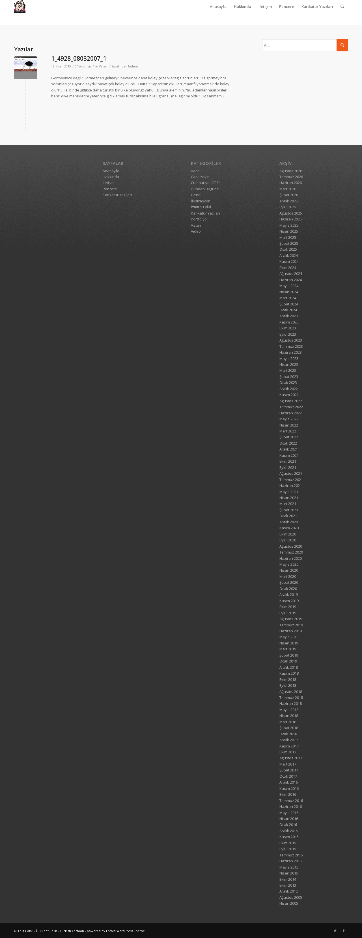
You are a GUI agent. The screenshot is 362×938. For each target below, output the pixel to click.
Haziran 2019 (290, 630)
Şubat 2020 (288, 582)
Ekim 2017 (287, 752)
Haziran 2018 (290, 703)
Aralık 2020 (288, 521)
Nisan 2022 (288, 425)
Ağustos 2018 (290, 691)
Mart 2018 (287, 721)
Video (196, 231)
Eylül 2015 (287, 848)
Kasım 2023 (289, 322)
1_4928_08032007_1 (78, 58)
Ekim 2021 (287, 461)
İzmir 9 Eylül (201, 206)
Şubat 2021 (288, 509)
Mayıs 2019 (288, 636)
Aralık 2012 (288, 891)
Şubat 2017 (288, 770)
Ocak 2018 (288, 733)
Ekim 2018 (287, 679)
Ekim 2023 (287, 328)
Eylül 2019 (287, 612)
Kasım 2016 (289, 788)
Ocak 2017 (288, 776)
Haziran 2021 (290, 485)
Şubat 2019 (288, 655)
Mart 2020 (287, 576)
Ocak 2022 (288, 443)
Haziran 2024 (290, 279)
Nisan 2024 (288, 291)
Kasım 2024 (289, 261)
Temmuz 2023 (291, 346)
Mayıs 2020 (288, 564)
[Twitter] (335, 930)
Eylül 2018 (287, 685)
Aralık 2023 (288, 315)
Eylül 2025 (287, 206)
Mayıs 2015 (288, 867)
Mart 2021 (287, 503)
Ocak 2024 (288, 309)
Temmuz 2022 (291, 406)
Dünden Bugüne (205, 188)
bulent (133, 66)
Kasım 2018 (289, 673)
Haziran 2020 (290, 558)
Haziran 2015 (290, 860)
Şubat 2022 (288, 437)
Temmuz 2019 (291, 624)
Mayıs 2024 (288, 285)
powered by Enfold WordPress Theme (116, 931)
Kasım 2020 (289, 527)
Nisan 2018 (288, 715)
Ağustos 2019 (290, 618)
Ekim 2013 (287, 885)
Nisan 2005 (288, 903)
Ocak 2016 (288, 824)
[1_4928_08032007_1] (25, 67)
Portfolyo (199, 219)
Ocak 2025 (288, 249)
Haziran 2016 (290, 806)
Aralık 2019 (288, 594)
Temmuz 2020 (291, 552)
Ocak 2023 (288, 382)
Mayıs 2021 (288, 491)
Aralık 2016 (288, 782)
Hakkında (242, 6)
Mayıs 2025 (288, 225)
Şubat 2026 (288, 194)
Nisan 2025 (288, 231)
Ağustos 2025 (290, 213)
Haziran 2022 (290, 413)
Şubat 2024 (288, 304)
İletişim (265, 6)
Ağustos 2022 (290, 400)
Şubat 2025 (288, 243)
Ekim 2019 (287, 606)
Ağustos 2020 (290, 546)
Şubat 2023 (288, 376)
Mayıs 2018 (288, 709)
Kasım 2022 (289, 394)
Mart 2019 (287, 648)
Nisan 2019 (288, 643)
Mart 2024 (287, 297)
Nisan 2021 (288, 497)
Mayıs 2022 (288, 418)
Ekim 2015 (287, 842)
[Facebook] (343, 930)
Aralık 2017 (288, 739)
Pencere (286, 6)
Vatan (103, 66)
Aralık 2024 (288, 255)
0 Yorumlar (83, 66)
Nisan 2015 (288, 873)
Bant (195, 170)
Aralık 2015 (288, 830)
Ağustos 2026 (290, 170)
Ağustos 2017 (290, 757)
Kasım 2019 (289, 600)
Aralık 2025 (288, 201)
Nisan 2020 (288, 570)
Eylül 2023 (287, 334)
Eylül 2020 (287, 540)
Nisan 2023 (288, 364)
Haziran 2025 (290, 219)
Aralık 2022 (288, 388)
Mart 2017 (287, 764)
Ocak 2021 (288, 515)
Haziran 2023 (290, 352)
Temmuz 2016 (291, 800)
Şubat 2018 (288, 727)
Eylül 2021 (287, 467)
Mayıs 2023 (288, 358)
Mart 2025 (287, 237)
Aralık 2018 (288, 667)
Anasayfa (218, 6)
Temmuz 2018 (291, 697)
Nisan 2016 (288, 818)
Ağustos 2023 (290, 340)
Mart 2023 (287, 370)
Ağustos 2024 (290, 273)
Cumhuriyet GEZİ (205, 182)
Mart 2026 (287, 188)
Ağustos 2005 (290, 897)
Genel (196, 194)
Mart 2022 (287, 431)
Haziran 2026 (290, 182)
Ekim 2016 (287, 794)
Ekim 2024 (287, 267)
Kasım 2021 (289, 455)
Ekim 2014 (287, 879)
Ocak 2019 (288, 661)
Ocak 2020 (288, 588)
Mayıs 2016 (288, 812)
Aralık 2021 (288, 449)
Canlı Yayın (200, 176)
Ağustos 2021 (290, 473)
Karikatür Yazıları (317, 6)
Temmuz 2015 (291, 855)
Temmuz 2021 (291, 479)
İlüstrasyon (200, 201)
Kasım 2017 (289, 746)
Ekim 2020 (287, 534)
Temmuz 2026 (291, 176)
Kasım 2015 (289, 836)
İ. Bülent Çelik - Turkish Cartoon (60, 931)
